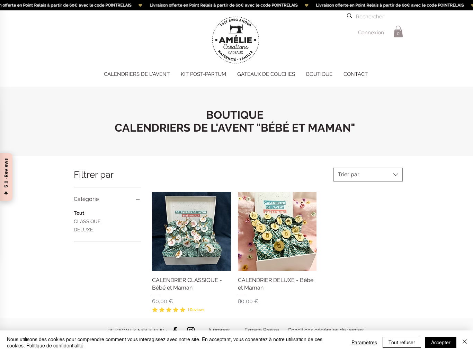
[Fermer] (465, 342)
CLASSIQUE (87, 221)
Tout (79, 213)
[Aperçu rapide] (191, 231)
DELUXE (83, 229)
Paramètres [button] (364, 342)
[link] (398, 31)
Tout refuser (402, 342)
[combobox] (368, 175)
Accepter (440, 342)
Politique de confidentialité (54, 345)
